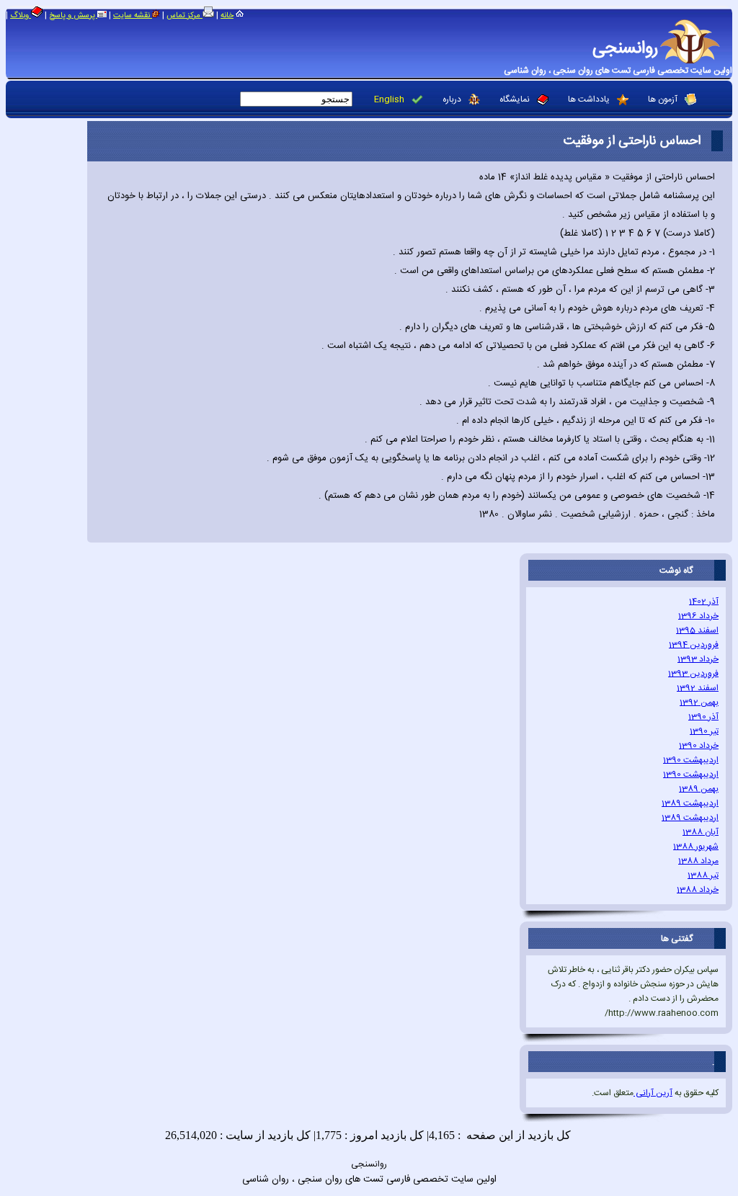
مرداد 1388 (698, 861)
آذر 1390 (703, 717)
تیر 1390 (704, 731)
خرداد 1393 (698, 659)
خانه (227, 15)
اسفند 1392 (698, 688)
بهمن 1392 (699, 702)
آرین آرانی (652, 1093)
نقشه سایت (132, 15)
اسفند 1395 (697, 630)
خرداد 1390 (699, 745)
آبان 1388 (701, 832)
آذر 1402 (704, 601)
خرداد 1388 (698, 890)
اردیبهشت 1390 (691, 760)
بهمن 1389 (699, 789)
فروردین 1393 (693, 673)
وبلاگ (20, 15)
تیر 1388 (703, 875)
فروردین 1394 (694, 645)
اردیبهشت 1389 (690, 803)
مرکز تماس (184, 15)
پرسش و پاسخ (73, 15)
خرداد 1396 (698, 616)
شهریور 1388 (696, 846)
